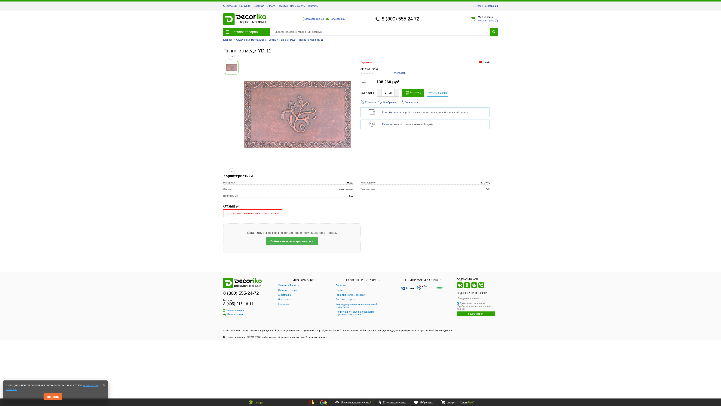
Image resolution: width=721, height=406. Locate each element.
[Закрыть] (103, 385)
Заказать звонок (313, 18)
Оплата (271, 6)
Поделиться (411, 102)
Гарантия (283, 6)
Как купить (245, 6)
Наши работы (297, 6)
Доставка (259, 6)
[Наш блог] (474, 287)
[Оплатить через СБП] (423, 287)
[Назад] (232, 57)
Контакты (313, 6)
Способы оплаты (391, 112)
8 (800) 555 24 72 (400, 19)
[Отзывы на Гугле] (323, 402)
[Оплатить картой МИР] (439, 287)
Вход (479, 6)
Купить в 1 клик (438, 92)
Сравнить (370, 102)
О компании (230, 6)
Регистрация (491, 6)
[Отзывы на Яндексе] (311, 402)
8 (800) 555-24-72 (241, 293)
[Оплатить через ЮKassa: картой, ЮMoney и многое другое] (407, 287)
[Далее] (232, 171)
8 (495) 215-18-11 (238, 304)
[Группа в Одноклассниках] (467, 287)
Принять (53, 396)
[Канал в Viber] (481, 287)
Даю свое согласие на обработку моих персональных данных (474, 306)
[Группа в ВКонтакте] (460, 287)
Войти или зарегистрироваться (291, 241)
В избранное (390, 102)
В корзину (415, 92)
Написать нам (337, 18)
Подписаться (475, 313)
